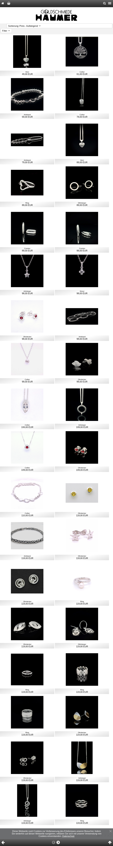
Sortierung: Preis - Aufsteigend (23, 26)
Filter (5, 31)
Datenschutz (68, 836)
